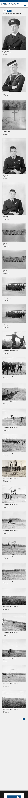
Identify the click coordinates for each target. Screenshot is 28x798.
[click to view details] (14, 32)
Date (9, 11)
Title (5, 11)
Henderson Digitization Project (10, 3)
